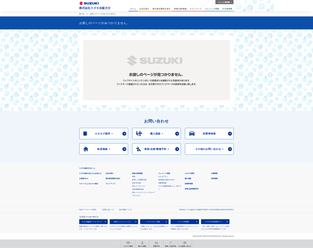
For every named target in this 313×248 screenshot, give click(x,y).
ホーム (81, 14)
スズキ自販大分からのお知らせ (90, 173)
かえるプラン (163, 176)
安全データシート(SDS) (87, 210)
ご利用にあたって (107, 210)
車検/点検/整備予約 (192, 189)
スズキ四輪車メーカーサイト (92, 222)
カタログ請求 (189, 173)
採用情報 (214, 178)
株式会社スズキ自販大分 (95, 8)
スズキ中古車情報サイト (214, 222)
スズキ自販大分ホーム (87, 168)
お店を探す (110, 173)
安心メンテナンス (138, 186)
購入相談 (188, 178)
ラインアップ (110, 184)
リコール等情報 (183, 222)
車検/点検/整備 (137, 173)
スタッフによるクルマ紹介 (88, 184)
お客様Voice (83, 178)
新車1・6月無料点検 (139, 180)
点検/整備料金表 (138, 189)
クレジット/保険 (164, 173)
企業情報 (214, 173)
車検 (133, 176)
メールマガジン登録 (153, 222)
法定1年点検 (136, 183)
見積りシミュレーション (122, 222)
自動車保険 (162, 183)
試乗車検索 (189, 184)
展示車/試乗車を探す (113, 178)
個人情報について (125, 210)
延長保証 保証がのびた (166, 180)
